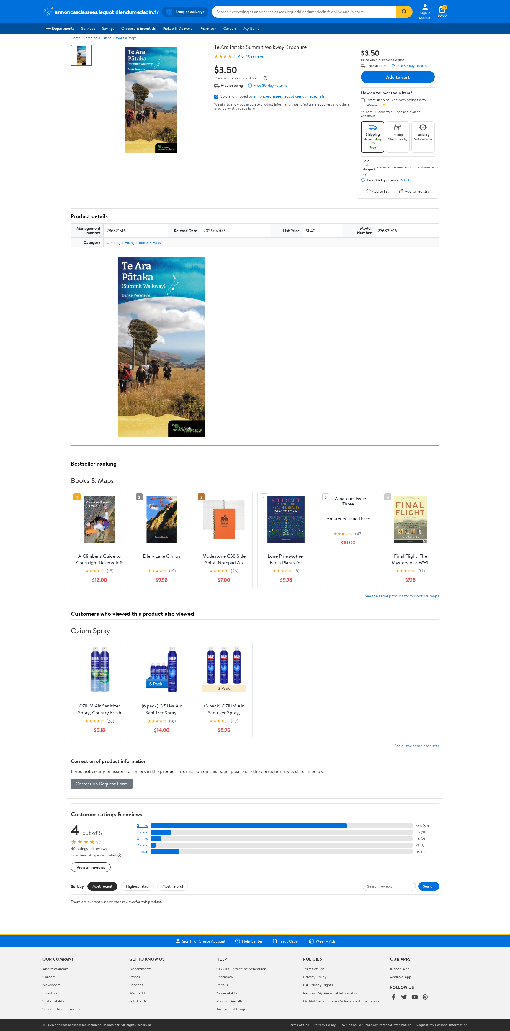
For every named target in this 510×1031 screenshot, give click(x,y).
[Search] (404, 12)
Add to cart (398, 77)
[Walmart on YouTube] (414, 997)
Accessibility (226, 993)
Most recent (102, 886)
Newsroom (51, 984)
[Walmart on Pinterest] (425, 997)
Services (88, 28)
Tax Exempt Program (233, 1009)
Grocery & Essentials (138, 28)
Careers (229, 28)
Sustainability (53, 1001)
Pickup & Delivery (177, 28)
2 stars (142, 845)
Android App (400, 976)
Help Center (252, 941)
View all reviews (90, 867)
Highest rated (137, 886)
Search (428, 886)
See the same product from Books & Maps (402, 596)
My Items (251, 28)
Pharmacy (208, 28)
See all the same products (416, 745)
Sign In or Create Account (203, 941)
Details (405, 180)
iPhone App (399, 968)
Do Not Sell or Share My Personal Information (341, 1001)
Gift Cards (137, 1001)
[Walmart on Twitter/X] (404, 997)
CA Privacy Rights (318, 984)
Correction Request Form (102, 783)
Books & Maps (126, 37)
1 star (143, 851)
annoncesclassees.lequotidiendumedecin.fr (289, 96)
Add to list (380, 190)
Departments (63, 28)
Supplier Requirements (61, 1009)
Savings (108, 28)
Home (75, 37)
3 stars (142, 838)
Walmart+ (137, 993)
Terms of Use (314, 968)
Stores (134, 976)
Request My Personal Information (331, 993)
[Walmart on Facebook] (393, 997)
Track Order (289, 941)
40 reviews (255, 56)
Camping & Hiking (98, 37)
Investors (50, 993)
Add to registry (417, 190)
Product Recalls (229, 1001)
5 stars (142, 825)
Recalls (222, 984)
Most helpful (172, 886)
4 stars (142, 832)
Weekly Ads (325, 941)
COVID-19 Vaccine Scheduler (241, 968)
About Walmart (55, 968)
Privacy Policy (315, 976)
